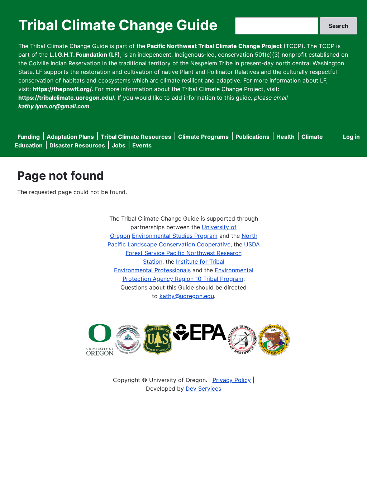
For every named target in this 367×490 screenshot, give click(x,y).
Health (285, 136)
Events (142, 145)
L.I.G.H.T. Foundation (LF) (84, 54)
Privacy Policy (232, 379)
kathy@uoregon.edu (186, 296)
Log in (351, 136)
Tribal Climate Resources (136, 136)
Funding (29, 136)
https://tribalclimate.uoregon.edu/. (67, 97)
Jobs (118, 145)
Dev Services (203, 388)
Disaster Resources (77, 145)
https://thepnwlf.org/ (62, 89)
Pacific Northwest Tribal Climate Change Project (214, 46)
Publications (252, 136)
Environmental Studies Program (175, 235)
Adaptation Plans (70, 136)
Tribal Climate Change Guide (118, 25)
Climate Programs (203, 136)
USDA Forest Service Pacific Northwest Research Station (193, 253)
